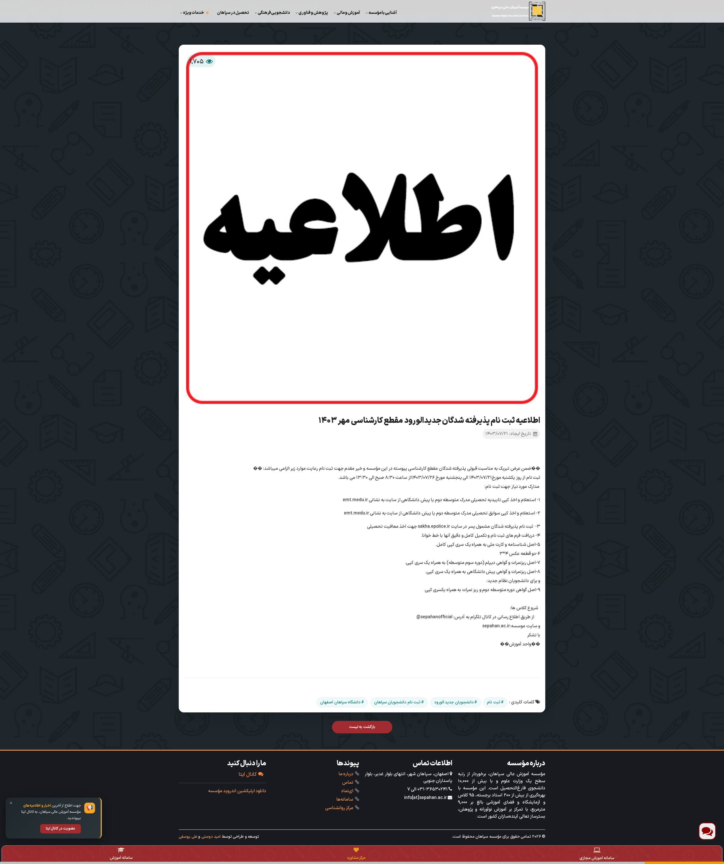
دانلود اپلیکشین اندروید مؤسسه (237, 791)
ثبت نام (493, 702)
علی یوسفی (188, 836)
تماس (347, 782)
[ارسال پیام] (707, 831)
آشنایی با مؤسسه (383, 13)
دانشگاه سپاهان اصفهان (340, 702)
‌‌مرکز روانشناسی (339, 808)
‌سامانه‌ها (344, 799)
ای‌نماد (347, 791)
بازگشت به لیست (362, 727)
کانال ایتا (248, 774)
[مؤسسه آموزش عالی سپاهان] (518, 11)
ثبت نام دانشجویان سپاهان (397, 702)
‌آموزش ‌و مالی (348, 13)
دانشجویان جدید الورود (454, 702)
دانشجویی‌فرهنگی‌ (274, 13)
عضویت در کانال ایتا (61, 828)
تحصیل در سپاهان (233, 13)
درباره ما (346, 774)
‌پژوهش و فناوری (313, 13)
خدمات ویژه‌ (193, 13)
